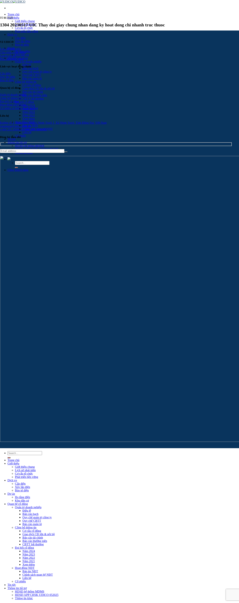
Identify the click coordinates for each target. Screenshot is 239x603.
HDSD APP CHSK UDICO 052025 (36, 594)
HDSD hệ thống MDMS (29, 145)
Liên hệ (26, 132)
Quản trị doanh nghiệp (28, 61)
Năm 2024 (28, 105)
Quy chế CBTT (31, 75)
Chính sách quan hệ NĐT (37, 574)
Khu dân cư (22, 54)
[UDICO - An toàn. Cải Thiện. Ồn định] (12, 1)
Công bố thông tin (25, 81)
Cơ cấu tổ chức (24, 27)
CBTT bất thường (33, 98)
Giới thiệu (13, 17)
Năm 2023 (28, 554)
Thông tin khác (24, 598)
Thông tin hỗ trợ (17, 142)
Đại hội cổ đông (24, 102)
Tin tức (11, 139)
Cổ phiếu (20, 581)
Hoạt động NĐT (25, 567)
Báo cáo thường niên (34, 95)
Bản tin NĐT (30, 571)
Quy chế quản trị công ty (37, 71)
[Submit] (8, 457)
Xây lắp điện (22, 41)
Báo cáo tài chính (32, 91)
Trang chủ (13, 14)
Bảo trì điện (22, 44)
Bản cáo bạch (30, 514)
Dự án (11, 493)
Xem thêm (28, 118)
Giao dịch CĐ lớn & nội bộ (38, 88)
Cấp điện (20, 38)
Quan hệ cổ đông (17, 503)
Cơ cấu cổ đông (31, 85)
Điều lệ (26, 510)
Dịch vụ (12, 34)
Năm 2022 (28, 112)
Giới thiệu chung (25, 21)
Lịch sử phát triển (25, 470)
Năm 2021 (28, 115)
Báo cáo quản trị (32, 78)
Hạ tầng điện (22, 497)
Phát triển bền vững (26, 31)
